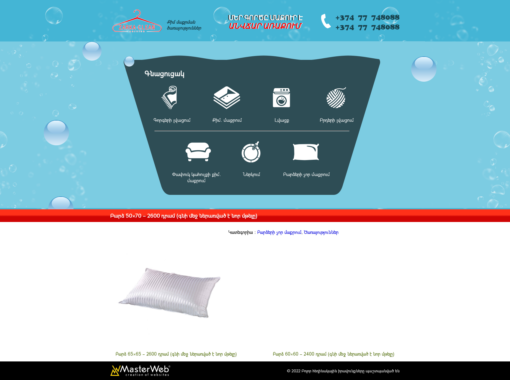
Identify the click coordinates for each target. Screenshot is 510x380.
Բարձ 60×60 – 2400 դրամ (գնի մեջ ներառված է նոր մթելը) (333, 354)
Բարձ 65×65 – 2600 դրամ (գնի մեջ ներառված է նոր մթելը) (176, 354)
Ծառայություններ (321, 232)
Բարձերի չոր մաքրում (279, 232)
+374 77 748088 (367, 16)
